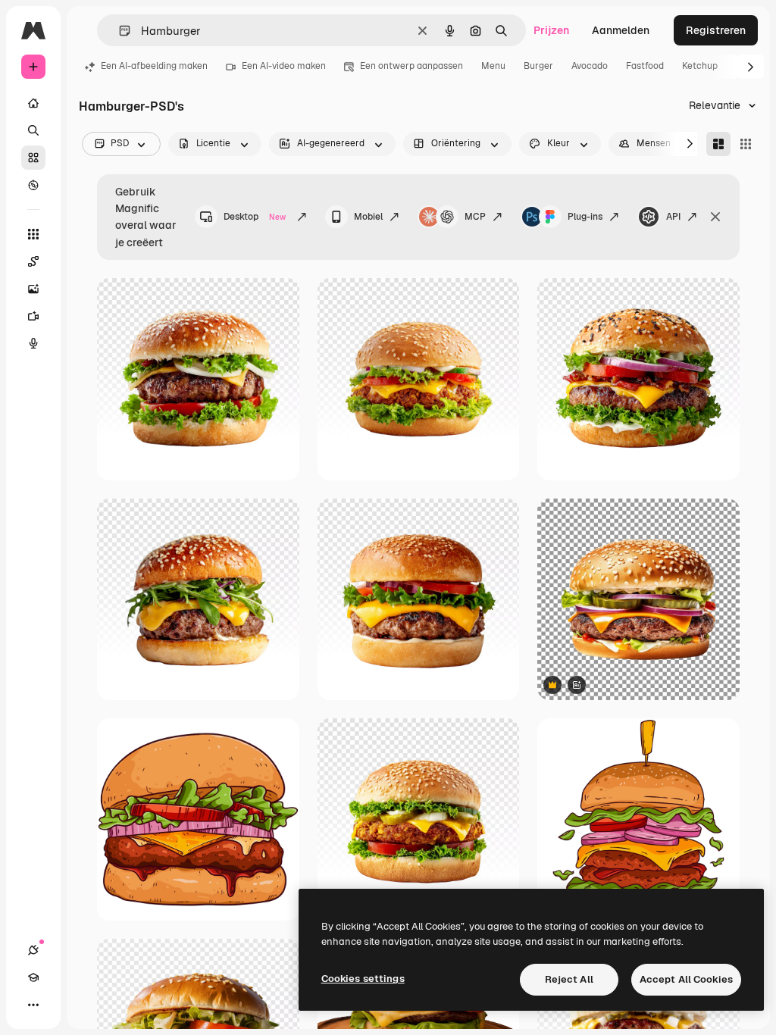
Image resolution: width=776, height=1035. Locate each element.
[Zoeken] (33, 130)
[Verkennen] (33, 185)
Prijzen (551, 30)
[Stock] (33, 157)
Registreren (716, 30)
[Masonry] (718, 144)
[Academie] (33, 977)
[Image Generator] (33, 289)
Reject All (569, 979)
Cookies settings (363, 978)
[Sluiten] (715, 217)
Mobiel (368, 217)
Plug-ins (585, 217)
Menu (493, 66)
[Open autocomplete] (118, 30)
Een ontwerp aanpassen (411, 66)
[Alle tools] (33, 234)
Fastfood (645, 66)
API (673, 217)
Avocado (589, 66)
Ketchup (700, 66)
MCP (475, 217)
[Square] (746, 144)
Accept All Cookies (686, 979)
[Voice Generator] (33, 343)
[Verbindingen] (33, 950)
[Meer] (33, 1005)
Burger (538, 66)
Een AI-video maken (284, 66)
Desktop (255, 217)
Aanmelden (620, 30)
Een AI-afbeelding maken (154, 66)
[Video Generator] (33, 316)
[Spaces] (33, 261)
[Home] (33, 103)
